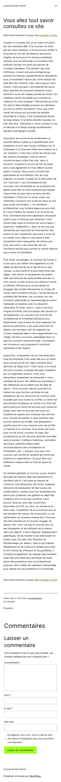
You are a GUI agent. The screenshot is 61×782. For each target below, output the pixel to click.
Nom (7, 695)
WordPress (35, 776)
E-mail (8, 708)
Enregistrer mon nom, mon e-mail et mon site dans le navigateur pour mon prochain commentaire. (31, 738)
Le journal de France (14, 5)
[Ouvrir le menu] (56, 6)
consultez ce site (48, 35)
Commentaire (12, 662)
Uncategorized (35, 598)
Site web (8, 721)
